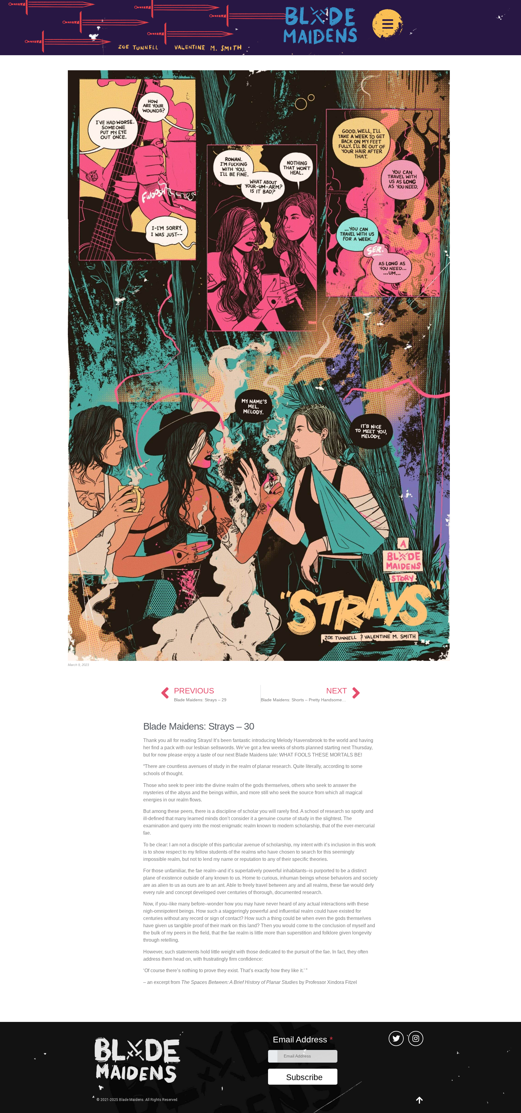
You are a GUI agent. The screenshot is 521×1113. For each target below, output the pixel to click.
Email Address (303, 1039)
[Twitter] (396, 1038)
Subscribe (304, 1077)
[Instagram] (415, 1038)
